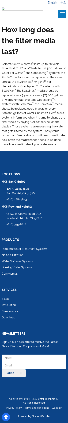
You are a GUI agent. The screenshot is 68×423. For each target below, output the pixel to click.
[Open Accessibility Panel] (6, 417)
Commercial (9, 273)
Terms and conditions (37, 407)
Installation (9, 305)
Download (8, 317)
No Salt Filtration (12, 255)
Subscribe (14, 373)
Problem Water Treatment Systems (24, 249)
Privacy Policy (14, 407)
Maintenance (10, 311)
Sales (5, 298)
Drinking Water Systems (17, 267)
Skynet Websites (41, 416)
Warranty (57, 407)
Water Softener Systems (17, 261)
